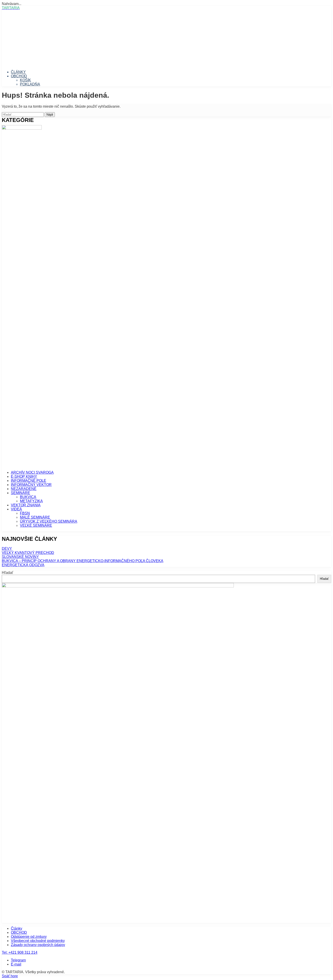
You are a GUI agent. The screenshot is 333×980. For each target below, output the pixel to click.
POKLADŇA (30, 84)
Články (16, 928)
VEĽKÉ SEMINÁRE (36, 525)
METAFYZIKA (31, 501)
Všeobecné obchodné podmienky (38, 941)
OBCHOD (19, 76)
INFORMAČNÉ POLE (28, 481)
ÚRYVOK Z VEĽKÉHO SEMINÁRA (48, 521)
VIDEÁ (16, 509)
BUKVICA (28, 497)
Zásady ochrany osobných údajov (38, 945)
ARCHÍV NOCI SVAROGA (32, 472)
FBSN (25, 513)
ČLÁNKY (18, 72)
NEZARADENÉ (23, 489)
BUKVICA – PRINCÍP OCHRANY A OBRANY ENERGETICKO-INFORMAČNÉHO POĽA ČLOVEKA (82, 561)
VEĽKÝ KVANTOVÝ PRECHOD (28, 553)
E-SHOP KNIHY (24, 476)
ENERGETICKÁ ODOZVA (23, 565)
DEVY (7, 549)
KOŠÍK (25, 80)
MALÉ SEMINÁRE (35, 517)
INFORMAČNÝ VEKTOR (31, 485)
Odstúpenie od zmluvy (29, 937)
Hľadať (7, 573)
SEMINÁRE (20, 493)
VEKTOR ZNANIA (26, 505)
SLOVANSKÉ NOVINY (20, 557)
